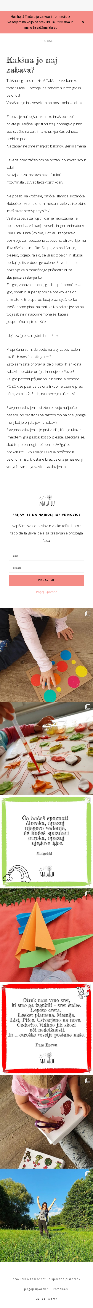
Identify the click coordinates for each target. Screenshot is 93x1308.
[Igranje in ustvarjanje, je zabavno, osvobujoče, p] (46, 748)
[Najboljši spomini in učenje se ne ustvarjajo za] (46, 1215)
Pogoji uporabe (46, 592)
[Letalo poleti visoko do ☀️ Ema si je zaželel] (46, 935)
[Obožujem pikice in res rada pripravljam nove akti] (46, 655)
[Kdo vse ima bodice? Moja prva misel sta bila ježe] (46, 1122)
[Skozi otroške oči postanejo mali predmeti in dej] (46, 1028)
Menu (48, 41)
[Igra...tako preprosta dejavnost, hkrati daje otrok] (46, 841)
